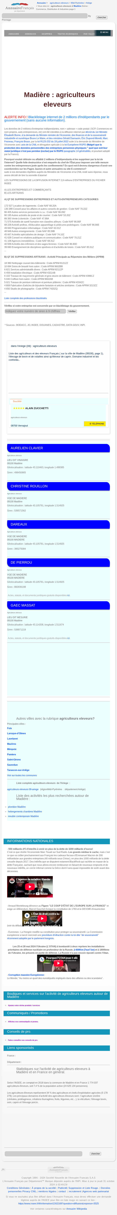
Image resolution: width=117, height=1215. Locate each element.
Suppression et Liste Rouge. (83, 1188)
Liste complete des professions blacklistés (25, 298)
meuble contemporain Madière (23, 816)
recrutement (75, 1191)
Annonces (30, 34)
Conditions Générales (18, 1188)
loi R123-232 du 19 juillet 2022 (52, 141)
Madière (77, 6)
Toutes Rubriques (68, 34)
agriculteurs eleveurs (59, 3)
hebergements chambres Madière (25, 811)
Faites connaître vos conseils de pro (22, 1040)
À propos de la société (44, 1188)
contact (62, 1191)
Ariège (89, 3)
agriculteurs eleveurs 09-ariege (23, 789)
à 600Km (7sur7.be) (84, 950)
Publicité (62, 1188)
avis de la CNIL (29, 144)
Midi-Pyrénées (77, 3)
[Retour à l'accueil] (17, 6)
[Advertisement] (58, 66)
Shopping (47, 34)
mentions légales (47, 1191)
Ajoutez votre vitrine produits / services (24, 1005)
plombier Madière (17, 807)
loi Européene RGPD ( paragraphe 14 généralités (55, 147)
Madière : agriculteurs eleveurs (59, 99)
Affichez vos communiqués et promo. (23, 1022)
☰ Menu (104, 32)
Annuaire (41, 3)
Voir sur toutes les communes (22, 775)
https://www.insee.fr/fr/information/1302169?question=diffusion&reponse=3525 (58, 1203)
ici (68, 595)
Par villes (89, 34)
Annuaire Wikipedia (76, 1209)
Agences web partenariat (96, 1191)
